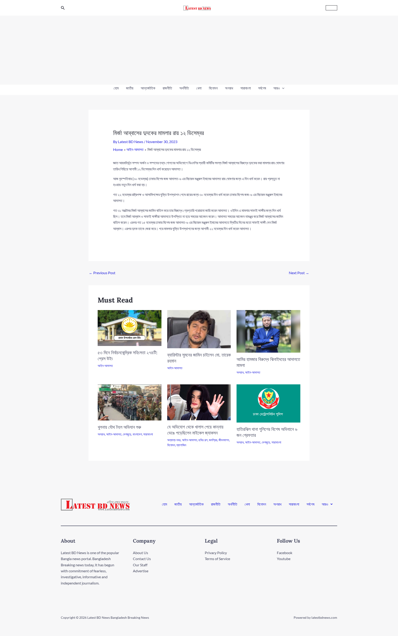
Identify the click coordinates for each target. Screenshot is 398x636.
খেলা (199, 88)
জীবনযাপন (224, 440)
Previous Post (102, 273)
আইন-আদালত (105, 366)
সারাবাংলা (245, 88)
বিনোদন (213, 88)
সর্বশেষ (262, 88)
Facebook (284, 552)
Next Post (299, 273)
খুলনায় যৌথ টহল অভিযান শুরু (119, 427)
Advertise (140, 571)
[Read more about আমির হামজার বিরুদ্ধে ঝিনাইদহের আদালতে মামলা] (268, 331)
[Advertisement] (199, 50)
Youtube (283, 558)
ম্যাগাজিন (181, 445)
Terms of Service (217, 558)
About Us (140, 552)
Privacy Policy (216, 552)
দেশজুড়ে (127, 434)
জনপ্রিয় (213, 440)
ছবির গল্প (203, 440)
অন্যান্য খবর (174, 440)
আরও (276, 88)
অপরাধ (229, 88)
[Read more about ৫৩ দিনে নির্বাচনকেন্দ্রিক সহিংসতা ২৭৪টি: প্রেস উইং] (129, 327)
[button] (63, 8)
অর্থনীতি (184, 88)
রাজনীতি (167, 88)
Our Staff (140, 565)
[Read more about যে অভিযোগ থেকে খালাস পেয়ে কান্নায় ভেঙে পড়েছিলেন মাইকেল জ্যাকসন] (199, 402)
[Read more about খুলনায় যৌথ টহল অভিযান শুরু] (129, 402)
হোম (116, 88)
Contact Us (142, 558)
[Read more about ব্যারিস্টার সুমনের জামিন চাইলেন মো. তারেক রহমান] (199, 329)
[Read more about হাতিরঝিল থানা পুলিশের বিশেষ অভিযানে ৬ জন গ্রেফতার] (268, 403)
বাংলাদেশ (137, 434)
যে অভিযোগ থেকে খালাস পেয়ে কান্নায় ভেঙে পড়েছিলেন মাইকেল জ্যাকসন (195, 430)
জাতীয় (129, 88)
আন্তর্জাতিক (148, 88)
